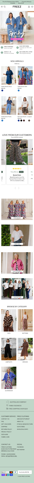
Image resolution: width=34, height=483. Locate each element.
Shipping (4, 426)
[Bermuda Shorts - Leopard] (29, 121)
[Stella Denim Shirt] (18, 90)
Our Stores (21, 426)
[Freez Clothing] (17, 7)
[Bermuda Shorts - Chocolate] (24, 121)
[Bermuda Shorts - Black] (21, 121)
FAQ (2, 421)
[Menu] (2, 6)
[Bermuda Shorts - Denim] (18, 121)
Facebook (20, 447)
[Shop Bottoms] (17, 289)
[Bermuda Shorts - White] (26, 121)
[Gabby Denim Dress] (2, 90)
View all (16, 63)
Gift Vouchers (6, 424)
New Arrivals (17, 61)
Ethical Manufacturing (25, 424)
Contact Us (5, 419)
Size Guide (4, 434)
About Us (20, 421)
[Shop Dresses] (17, 209)
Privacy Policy (6, 432)
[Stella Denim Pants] (2, 121)
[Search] (5, 6)
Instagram (20, 449)
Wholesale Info (22, 429)
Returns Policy (6, 429)
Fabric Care (5, 437)
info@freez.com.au (12, 456)
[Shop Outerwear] (17, 263)
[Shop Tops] (17, 235)
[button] (16, 188)
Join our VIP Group (23, 419)
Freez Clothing (26, 476)
